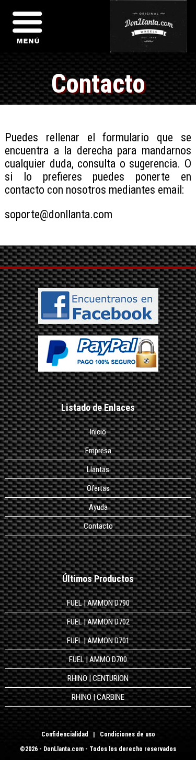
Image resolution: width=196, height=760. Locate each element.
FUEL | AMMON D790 (98, 603)
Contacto (98, 526)
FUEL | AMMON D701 (98, 640)
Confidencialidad (64, 734)
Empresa (98, 450)
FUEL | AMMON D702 (98, 622)
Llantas (98, 469)
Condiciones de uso (127, 734)
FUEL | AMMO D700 (98, 659)
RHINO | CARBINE (98, 697)
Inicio (98, 432)
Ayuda (98, 507)
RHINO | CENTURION (98, 678)
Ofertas (98, 488)
